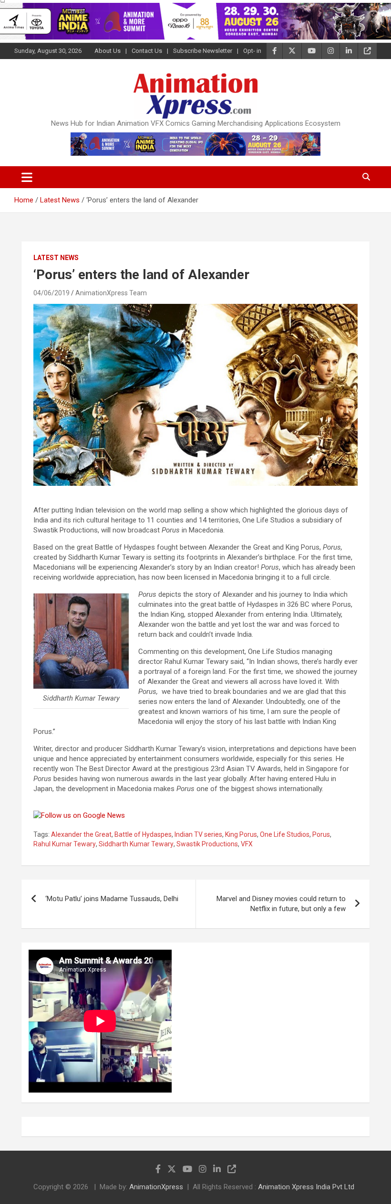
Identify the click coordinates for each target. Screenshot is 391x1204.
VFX (247, 844)
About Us (107, 50)
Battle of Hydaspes (143, 834)
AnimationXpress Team (111, 293)
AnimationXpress (156, 1187)
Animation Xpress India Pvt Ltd (306, 1187)
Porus (321, 834)
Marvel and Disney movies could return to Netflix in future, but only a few (281, 903)
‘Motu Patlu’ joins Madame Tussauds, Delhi (111, 898)
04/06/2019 (51, 293)
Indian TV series (198, 834)
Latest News (56, 257)
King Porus (241, 834)
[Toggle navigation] (27, 177)
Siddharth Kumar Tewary (136, 844)
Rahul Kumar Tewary (64, 844)
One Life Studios (284, 834)
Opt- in (252, 50)
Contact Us (147, 50)
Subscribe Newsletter (202, 50)
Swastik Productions (207, 844)
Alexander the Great (81, 834)
